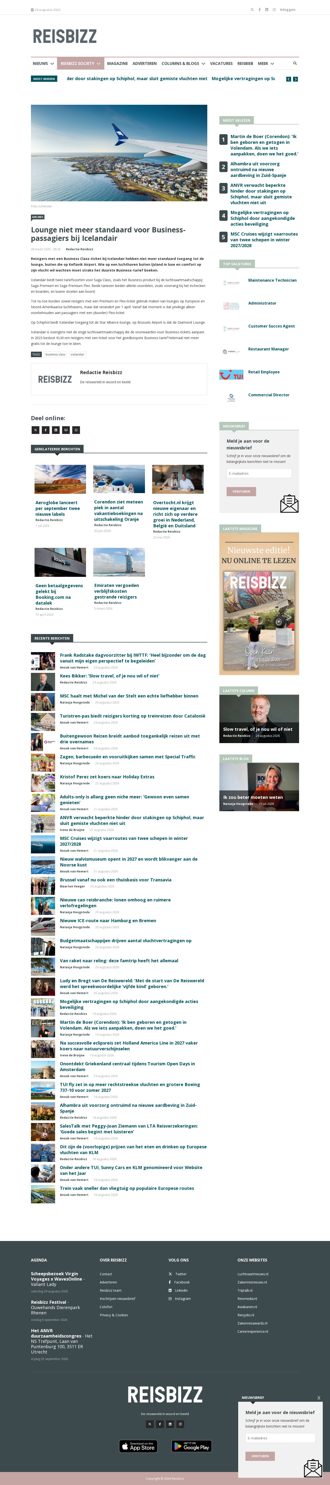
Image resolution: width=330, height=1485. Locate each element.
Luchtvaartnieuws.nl (252, 1274)
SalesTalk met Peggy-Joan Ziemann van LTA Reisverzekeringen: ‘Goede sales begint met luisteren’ (129, 1129)
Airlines (37, 217)
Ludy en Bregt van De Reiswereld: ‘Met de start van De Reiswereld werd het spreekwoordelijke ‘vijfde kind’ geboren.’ (132, 983)
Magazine (117, 63)
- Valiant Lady (58, 1279)
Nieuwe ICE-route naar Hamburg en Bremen (108, 920)
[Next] (295, 79)
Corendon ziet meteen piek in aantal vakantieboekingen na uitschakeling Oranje (118, 510)
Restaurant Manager (268, 349)
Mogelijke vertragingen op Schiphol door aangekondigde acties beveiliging (262, 218)
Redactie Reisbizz (79, 249)
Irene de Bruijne (72, 830)
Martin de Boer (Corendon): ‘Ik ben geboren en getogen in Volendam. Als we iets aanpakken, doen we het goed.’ (168, 81)
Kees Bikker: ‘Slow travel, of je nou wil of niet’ (109, 676)
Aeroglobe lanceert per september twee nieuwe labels (58, 508)
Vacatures (221, 63)
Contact (106, 1274)
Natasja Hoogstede (75, 702)
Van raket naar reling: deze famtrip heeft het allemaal (119, 960)
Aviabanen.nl (247, 1306)
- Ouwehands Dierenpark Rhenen (55, 1307)
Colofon (106, 1306)
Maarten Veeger (72, 886)
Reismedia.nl (247, 1298)
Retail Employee (264, 372)
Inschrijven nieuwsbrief (117, 1298)
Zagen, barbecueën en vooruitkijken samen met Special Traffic (127, 757)
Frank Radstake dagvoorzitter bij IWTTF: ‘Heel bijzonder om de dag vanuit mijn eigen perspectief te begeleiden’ (133, 658)
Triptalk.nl (244, 1290)
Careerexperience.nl (252, 1331)
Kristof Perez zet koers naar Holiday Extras (107, 777)
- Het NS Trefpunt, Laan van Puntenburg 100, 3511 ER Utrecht (62, 1341)
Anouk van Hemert (74, 667)
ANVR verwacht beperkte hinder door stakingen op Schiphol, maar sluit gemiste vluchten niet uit (261, 193)
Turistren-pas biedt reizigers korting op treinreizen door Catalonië (132, 716)
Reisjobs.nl (245, 1315)
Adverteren (145, 63)
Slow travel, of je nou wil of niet (258, 729)
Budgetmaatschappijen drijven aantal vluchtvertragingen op (126, 940)
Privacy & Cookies (114, 1315)
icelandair (77, 354)
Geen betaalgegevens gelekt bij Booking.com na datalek (59, 594)
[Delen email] (66, 430)
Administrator (262, 303)
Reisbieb (245, 63)
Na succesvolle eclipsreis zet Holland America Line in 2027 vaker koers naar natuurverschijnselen (129, 1046)
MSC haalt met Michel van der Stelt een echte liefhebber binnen (129, 696)
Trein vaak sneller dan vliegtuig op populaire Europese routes (127, 1188)
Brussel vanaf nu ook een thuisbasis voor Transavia (116, 880)
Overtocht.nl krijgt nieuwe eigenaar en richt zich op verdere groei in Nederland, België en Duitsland (175, 514)
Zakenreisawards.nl (252, 1323)
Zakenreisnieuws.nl (252, 1282)
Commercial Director (268, 394)
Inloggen (287, 9)
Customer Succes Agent (271, 326)
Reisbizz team (111, 1290)
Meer (263, 63)
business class (55, 354)
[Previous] (288, 79)
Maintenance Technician (272, 280)
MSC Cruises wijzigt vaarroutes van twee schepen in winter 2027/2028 (264, 239)
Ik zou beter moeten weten (253, 797)
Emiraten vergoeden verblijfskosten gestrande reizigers (116, 591)
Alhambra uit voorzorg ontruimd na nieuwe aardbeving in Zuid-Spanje (258, 169)
